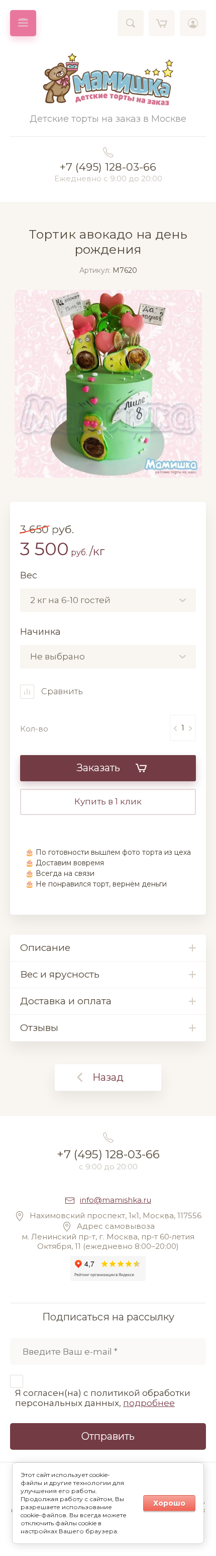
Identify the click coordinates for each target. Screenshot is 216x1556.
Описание (45, 947)
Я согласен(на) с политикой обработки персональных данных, (102, 1398)
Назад (108, 1077)
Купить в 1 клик (108, 801)
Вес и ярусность (59, 974)
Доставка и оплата (66, 1001)
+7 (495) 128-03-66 (108, 167)
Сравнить (61, 691)
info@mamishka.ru (115, 1200)
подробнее (149, 1403)
